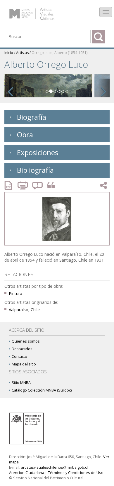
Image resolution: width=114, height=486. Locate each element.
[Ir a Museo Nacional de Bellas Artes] (27, 428)
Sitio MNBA (21, 382)
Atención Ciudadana (26, 472)
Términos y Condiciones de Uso (75, 472)
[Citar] (50, 185)
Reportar (38, 185)
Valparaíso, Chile (24, 309)
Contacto (19, 356)
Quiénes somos (26, 341)
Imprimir (23, 185)
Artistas (22, 52)
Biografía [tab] (31, 117)
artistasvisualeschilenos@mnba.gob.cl (54, 467)
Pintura (15, 293)
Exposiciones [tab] (37, 152)
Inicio (8, 52)
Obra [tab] (25, 134)
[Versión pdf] (10, 185)
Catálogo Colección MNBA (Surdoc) (42, 390)
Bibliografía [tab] (35, 170)
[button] (10, 88)
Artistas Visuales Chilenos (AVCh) (37, 11)
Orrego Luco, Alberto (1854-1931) (59, 52)
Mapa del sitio (24, 364)
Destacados (22, 348)
